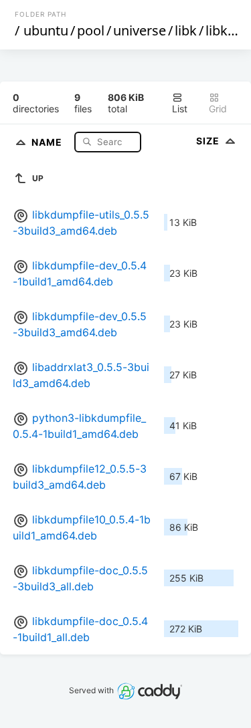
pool (90, 30)
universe (139, 30)
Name (48, 141)
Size (209, 140)
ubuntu (45, 30)
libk (186, 30)
